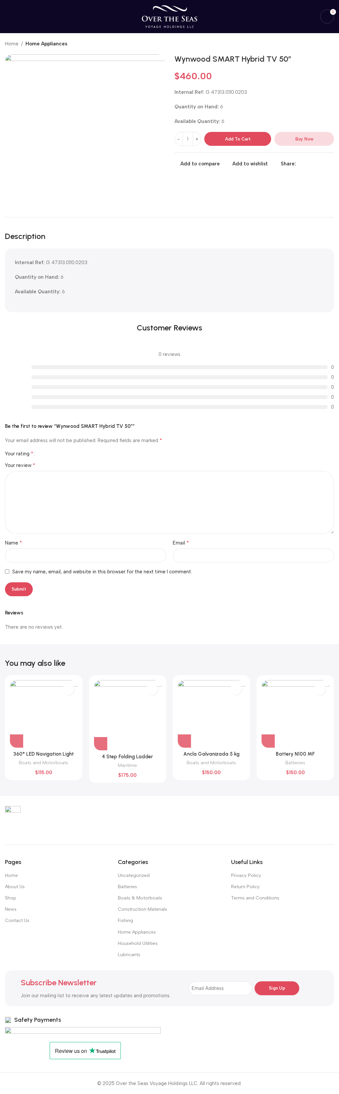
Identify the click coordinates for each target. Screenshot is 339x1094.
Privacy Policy (246, 875)
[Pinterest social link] (315, 163)
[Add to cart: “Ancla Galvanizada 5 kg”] (184, 741)
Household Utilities (138, 943)
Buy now (304, 139)
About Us (15, 887)
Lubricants (129, 954)
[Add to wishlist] (68, 689)
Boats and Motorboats (43, 763)
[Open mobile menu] (8, 16)
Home (12, 44)
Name (13, 543)
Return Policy (245, 887)
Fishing (125, 920)
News (11, 909)
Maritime (127, 765)
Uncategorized (134, 875)
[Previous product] (317, 44)
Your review (20, 465)
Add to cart (238, 139)
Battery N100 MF (295, 754)
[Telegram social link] (330, 163)
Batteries (295, 763)
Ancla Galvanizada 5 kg (211, 754)
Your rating (19, 453)
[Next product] (330, 44)
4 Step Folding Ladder (127, 757)
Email (181, 543)
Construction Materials (142, 909)
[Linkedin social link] (322, 163)
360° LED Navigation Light (43, 754)
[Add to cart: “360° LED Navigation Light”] (16, 741)
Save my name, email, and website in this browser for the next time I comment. (102, 572)
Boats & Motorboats (140, 898)
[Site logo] (169, 16)
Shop (10, 898)
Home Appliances (46, 44)
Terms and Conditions (255, 898)
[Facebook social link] (300, 163)
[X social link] (307, 163)
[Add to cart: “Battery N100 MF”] (268, 741)
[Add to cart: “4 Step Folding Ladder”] (100, 743)
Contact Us (17, 920)
